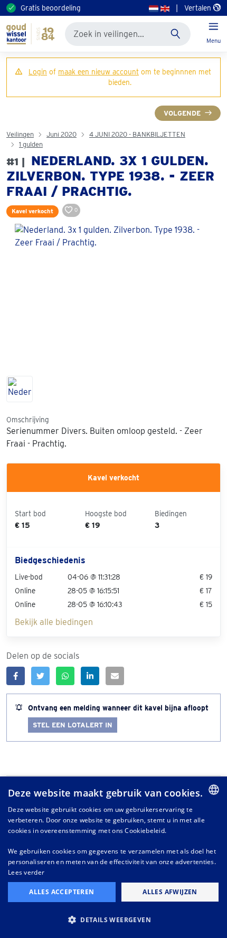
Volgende (182, 113)
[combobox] (214, 789)
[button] (113, 919)
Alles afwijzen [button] (170, 891)
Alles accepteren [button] (61, 891)
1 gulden (31, 144)
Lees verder (26, 872)
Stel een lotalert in (72, 725)
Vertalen (198, 8)
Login (38, 72)
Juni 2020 (61, 134)
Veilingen (20, 134)
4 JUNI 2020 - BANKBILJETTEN (137, 134)
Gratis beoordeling (51, 8)
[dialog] (113, 857)
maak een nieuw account (98, 72)
